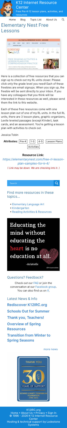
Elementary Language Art (28, 204)
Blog (23, 19)
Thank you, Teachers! (25, 317)
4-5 (40, 141)
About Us (51, 19)
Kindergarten (20, 208)
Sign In (52, 413)
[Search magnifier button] (57, 183)
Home (12, 19)
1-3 (32, 141)
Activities (33, 146)
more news (51, 349)
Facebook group (45, 286)
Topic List (35, 19)
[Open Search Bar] (63, 19)
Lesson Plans (54, 141)
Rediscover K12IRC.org (27, 305)
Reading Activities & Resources (32, 211)
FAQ (35, 283)
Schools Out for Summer (28, 311)
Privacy (40, 413)
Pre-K (23, 141)
